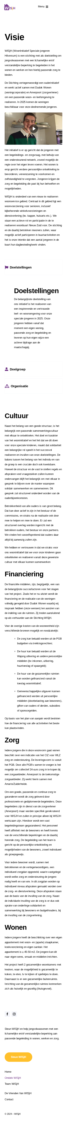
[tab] (33, 267)
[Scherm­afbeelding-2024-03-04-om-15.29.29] (33, 113)
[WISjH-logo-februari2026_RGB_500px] (10, 4)
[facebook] (7, 1014)
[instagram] (14, 1014)
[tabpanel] (33, 319)
